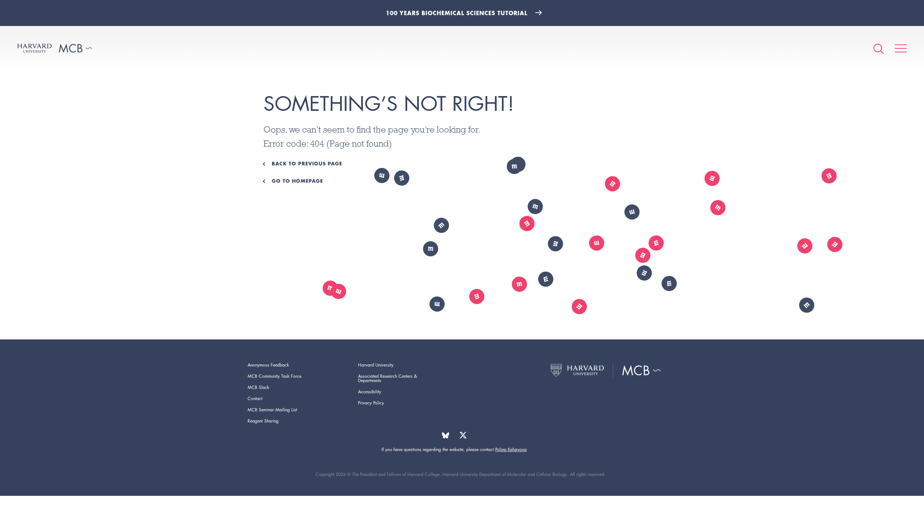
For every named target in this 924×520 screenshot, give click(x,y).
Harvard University (375, 365)
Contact (255, 398)
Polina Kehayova (511, 449)
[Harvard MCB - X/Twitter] (463, 435)
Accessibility (369, 392)
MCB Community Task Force (274, 376)
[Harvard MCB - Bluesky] (445, 435)
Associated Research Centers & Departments (387, 378)
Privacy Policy (371, 403)
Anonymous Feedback (268, 365)
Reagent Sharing (263, 421)
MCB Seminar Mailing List (272, 410)
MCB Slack (258, 387)
